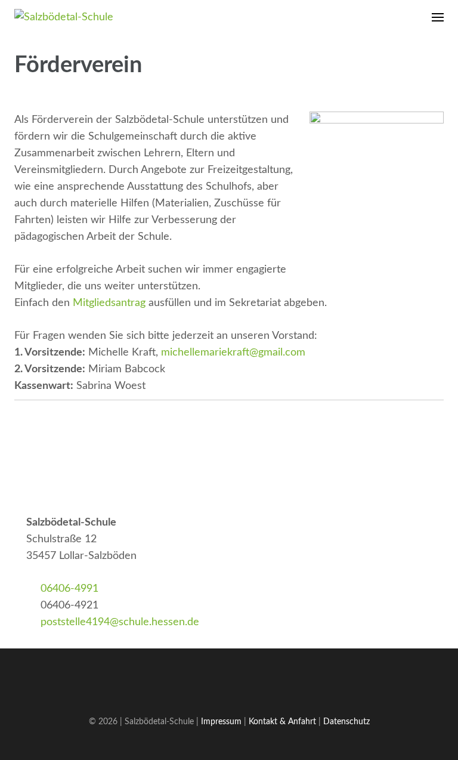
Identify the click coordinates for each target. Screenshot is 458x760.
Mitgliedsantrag (109, 303)
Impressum (221, 721)
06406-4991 (69, 588)
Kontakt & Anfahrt (282, 721)
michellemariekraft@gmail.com (233, 352)
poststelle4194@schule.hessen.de (120, 622)
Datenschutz (346, 721)
